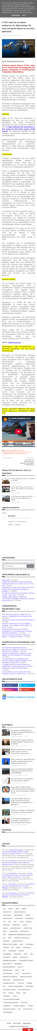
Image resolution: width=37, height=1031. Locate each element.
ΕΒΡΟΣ (5, 931)
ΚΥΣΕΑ (25, 954)
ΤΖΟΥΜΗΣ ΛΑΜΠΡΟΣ (19, 1006)
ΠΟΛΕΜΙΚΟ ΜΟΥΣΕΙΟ (9, 983)
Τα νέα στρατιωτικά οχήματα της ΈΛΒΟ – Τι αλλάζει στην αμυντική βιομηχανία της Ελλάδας (23, 498)
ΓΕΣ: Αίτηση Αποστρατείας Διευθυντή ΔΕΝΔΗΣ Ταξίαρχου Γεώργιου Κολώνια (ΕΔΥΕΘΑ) (22, 742)
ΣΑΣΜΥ (18, 993)
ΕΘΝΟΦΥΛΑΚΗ (14, 931)
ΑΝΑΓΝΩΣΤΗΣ (7, 912)
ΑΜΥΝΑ (8, 450)
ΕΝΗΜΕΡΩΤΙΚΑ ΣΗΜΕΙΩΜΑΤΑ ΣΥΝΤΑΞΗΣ (19, 934)
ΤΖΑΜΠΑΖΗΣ (6, 1006)
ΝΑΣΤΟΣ (20, 967)
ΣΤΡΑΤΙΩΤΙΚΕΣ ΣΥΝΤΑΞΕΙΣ (10, 1002)
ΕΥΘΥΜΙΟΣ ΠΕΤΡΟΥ (17, 941)
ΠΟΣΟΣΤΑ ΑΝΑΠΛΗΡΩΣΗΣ (15, 986)
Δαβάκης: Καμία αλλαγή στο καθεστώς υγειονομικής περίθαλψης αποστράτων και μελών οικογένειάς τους (18, 598)
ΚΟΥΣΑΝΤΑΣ (17, 954)
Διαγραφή (17, 524)
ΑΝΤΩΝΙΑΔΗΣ (29, 918)
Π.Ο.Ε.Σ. (17, 973)
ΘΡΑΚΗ (18, 947)
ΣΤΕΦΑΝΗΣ (6, 996)
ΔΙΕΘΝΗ (5, 928)
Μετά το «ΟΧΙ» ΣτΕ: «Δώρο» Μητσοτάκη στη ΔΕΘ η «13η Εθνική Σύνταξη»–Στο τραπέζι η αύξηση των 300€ (23, 761)
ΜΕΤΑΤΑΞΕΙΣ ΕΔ (7, 964)
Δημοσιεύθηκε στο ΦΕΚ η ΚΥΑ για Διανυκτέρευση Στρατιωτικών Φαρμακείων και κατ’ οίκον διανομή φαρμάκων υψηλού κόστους (23, 790)
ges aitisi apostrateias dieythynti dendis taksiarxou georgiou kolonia (15, 852)
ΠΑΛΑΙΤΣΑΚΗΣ (26, 973)
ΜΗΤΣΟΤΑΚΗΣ (27, 452)
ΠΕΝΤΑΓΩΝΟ (6, 980)
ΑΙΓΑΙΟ (17, 909)
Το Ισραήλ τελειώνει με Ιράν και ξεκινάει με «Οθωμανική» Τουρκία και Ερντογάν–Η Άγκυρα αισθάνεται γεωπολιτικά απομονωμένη (17, 666)
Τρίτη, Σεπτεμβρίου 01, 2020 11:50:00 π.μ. (19, 518)
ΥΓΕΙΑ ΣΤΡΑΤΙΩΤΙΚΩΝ (9, 1009)
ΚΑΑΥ (4, 951)
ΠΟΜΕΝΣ (29, 983)
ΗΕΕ (13, 947)
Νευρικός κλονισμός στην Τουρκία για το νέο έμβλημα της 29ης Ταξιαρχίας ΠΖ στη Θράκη (16, 654)
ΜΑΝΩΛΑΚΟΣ (24, 957)
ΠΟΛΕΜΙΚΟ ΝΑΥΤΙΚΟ (21, 453)
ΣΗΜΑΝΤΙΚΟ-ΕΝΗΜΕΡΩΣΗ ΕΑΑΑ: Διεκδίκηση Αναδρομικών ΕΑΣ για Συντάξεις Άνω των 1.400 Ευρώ (17, 583)
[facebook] (10, 685)
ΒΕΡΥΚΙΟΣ (29, 922)
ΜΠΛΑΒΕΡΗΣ (18, 964)
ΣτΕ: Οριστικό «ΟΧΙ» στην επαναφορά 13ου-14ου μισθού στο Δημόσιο (22, 780)
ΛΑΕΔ (31, 954)
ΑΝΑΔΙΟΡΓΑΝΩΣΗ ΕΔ (20, 912)
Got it (24, 15)
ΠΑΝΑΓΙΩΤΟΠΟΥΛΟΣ (26, 977)
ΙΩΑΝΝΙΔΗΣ (26, 947)
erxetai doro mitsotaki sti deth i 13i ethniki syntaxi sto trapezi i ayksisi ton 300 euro (17, 875)
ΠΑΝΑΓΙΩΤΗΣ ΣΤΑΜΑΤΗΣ (10, 977)
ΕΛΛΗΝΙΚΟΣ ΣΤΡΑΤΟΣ (17, 450)
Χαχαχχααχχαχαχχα (16, 850)
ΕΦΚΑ (21, 944)
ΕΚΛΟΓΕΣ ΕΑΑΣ (24, 931)
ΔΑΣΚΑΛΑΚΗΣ (16, 925)
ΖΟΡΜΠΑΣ (6, 947)
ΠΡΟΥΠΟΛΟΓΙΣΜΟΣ (24, 989)
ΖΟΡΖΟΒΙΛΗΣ (29, 944)
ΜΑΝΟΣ (15, 957)
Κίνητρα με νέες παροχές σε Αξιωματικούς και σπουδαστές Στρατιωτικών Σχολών (23, 811)
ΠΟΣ (4, 986)
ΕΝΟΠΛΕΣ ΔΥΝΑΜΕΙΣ (8, 452)
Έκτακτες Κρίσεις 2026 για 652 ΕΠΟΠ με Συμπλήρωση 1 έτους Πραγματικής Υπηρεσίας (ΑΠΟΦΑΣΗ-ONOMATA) (17, 631)
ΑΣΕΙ (9, 922)
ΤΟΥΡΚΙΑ (30, 1006)
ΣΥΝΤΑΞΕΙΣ (24, 1002)
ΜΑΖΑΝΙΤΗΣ (6, 957)
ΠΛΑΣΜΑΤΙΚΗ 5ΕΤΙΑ (18, 980)
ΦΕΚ (19, 1009)
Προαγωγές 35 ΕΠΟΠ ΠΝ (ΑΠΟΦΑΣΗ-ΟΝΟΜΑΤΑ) (18, 620)
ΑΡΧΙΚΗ (9, 1023)
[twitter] (27, 685)
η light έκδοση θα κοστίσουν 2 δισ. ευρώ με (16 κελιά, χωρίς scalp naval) (18, 129)
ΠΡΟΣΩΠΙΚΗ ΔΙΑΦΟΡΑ (9, 989)
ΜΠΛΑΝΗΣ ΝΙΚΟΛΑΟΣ (9, 967)
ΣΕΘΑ (24, 993)
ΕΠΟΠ (9, 938)
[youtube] (27, 689)
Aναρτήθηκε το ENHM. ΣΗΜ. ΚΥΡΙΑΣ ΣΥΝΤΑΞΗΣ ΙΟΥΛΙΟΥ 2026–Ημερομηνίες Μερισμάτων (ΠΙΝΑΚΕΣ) (17, 589)
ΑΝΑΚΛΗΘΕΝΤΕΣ (18, 915)
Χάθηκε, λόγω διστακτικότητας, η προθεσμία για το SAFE (23, 479)
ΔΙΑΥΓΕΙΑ (25, 925)
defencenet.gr (14, 342)
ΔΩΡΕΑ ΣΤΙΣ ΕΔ (27, 928)
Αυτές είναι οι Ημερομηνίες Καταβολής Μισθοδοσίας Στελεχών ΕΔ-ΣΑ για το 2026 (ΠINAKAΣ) (22, 771)
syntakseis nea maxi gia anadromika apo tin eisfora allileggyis (18, 886)
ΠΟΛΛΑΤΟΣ (21, 983)
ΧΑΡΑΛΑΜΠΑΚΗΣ (7, 1012)
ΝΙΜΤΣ (17, 970)
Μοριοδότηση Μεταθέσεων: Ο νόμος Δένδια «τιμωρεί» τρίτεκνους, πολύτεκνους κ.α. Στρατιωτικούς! (21, 751)
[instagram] (10, 689)
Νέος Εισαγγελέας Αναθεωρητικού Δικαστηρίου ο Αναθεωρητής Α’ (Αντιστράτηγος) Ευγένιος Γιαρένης (21, 820)
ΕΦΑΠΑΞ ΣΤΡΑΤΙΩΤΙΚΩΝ (10, 944)
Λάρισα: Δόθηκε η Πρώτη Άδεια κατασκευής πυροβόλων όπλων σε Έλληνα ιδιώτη (16, 673)
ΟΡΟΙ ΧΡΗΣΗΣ (17, 1023)
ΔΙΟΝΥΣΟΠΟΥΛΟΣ (15, 928)
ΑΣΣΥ (15, 922)
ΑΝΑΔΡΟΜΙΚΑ (7, 915)
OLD (4, 909)
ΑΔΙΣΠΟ (10, 909)
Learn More (15, 15)
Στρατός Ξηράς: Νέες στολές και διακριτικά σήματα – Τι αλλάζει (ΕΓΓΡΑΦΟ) (16, 636)
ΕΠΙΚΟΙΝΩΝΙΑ (27, 1023)
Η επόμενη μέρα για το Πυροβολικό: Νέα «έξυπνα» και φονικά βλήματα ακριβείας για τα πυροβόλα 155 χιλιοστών (17, 660)
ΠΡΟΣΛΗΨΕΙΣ (29, 986)
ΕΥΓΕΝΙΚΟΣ (6, 941)
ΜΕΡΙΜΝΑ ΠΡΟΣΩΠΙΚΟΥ (10, 960)
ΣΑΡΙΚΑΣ (10, 993)
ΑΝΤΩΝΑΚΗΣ (19, 918)
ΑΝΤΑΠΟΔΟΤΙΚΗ (8, 918)
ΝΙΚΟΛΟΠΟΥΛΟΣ (8, 970)
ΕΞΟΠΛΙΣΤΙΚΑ (18, 452)
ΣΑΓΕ (4, 993)
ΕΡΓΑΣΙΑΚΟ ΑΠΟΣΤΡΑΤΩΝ (21, 938)
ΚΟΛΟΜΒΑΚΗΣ (7, 954)
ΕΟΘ (4, 938)
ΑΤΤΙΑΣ (21, 922)
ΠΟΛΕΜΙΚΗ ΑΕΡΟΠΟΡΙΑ (8, 453)
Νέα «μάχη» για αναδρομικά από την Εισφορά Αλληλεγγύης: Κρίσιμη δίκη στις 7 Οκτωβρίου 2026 (23, 732)
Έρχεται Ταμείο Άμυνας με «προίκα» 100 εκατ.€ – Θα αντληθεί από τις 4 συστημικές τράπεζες (22, 488)
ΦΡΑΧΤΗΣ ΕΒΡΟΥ (28, 1009)
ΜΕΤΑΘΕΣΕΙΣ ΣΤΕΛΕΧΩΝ (26, 960)
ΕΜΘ (4, 934)
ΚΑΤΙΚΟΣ (21, 951)
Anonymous (13, 861)
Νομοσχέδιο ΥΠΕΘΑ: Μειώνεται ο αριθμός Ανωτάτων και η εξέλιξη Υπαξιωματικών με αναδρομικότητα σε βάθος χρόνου (22, 801)
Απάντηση (10, 524)
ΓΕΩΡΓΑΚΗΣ (6, 925)
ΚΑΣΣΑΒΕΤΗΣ (12, 951)
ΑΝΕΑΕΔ (28, 915)
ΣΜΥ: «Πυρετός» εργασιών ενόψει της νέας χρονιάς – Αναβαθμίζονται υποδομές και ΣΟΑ (17, 615)
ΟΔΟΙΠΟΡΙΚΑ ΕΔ (7, 973)
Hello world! (5, 580)
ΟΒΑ (23, 970)
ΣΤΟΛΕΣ (14, 996)
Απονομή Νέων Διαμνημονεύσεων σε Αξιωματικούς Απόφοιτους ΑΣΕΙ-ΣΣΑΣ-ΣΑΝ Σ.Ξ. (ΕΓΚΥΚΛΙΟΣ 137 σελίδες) (17, 649)
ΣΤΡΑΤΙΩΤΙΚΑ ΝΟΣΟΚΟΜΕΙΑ (11, 999)
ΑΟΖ (4, 922)
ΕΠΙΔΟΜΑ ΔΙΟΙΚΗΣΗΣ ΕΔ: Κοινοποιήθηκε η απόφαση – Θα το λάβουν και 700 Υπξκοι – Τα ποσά (17, 625)
